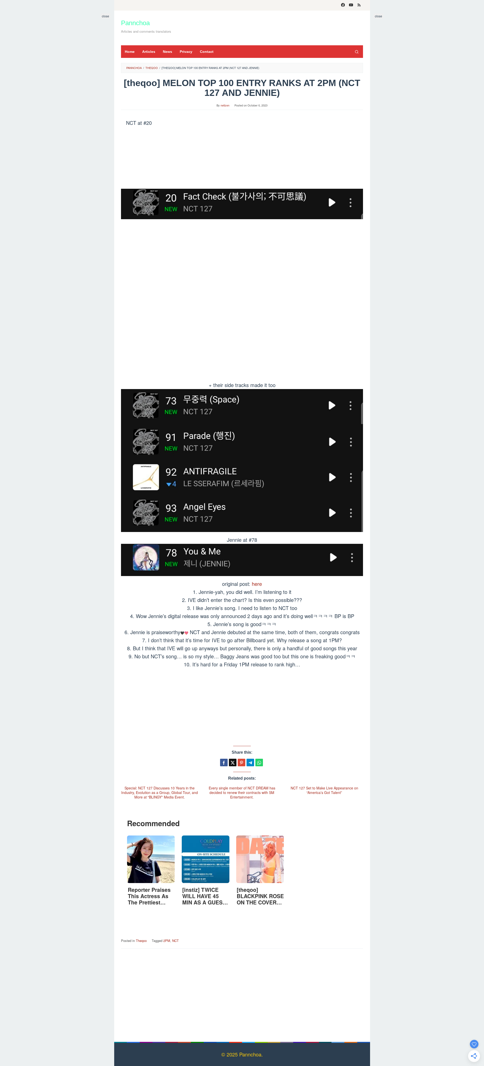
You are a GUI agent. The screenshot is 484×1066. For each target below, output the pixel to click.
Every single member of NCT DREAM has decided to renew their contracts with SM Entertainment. (242, 792)
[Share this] (224, 762)
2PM (166, 940)
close (105, 16)
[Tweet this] (232, 762)
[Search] (356, 51)
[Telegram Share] (250, 762)
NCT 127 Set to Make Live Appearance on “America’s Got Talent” (324, 790)
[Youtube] (351, 5)
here (257, 583)
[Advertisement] (271, 27)
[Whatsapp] (259, 762)
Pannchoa (135, 23)
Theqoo (141, 940)
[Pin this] (241, 762)
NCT (175, 940)
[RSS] (359, 5)
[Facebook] (343, 5)
